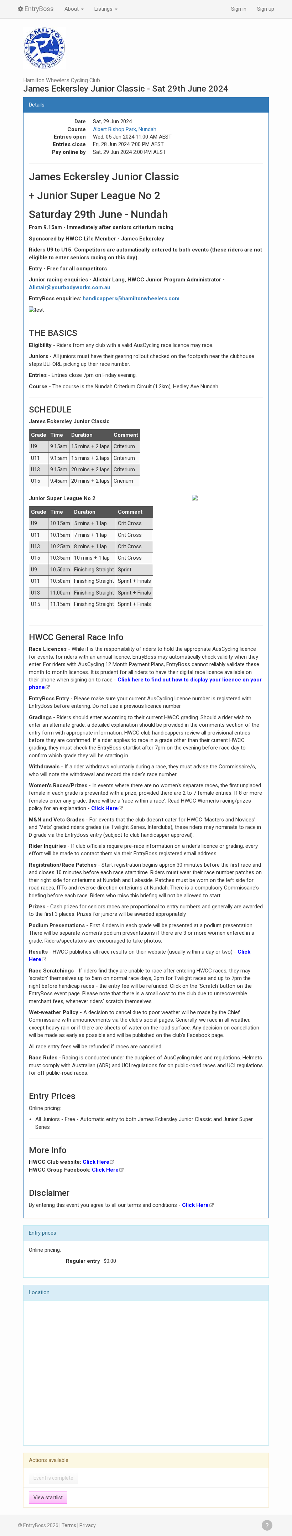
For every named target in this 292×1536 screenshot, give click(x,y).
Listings (104, 9)
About (72, 9)
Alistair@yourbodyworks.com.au (69, 287)
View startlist (48, 1497)
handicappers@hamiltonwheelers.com (131, 298)
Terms (69, 1525)
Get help (267, 1525)
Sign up (265, 9)
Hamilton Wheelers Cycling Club (61, 80)
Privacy (87, 1525)
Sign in (238, 9)
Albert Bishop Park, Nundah (124, 129)
